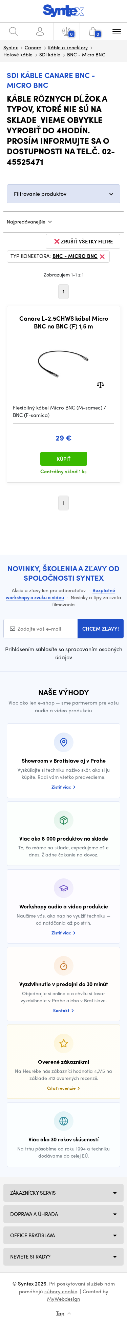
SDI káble (49, 54)
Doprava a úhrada (34, 1214)
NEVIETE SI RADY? (30, 1256)
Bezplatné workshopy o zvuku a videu (60, 594)
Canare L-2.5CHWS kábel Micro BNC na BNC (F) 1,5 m (63, 322)
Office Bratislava (32, 1235)
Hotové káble (18, 54)
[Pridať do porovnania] (100, 384)
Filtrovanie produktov (40, 193)
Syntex (10, 47)
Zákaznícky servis (33, 1192)
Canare (33, 47)
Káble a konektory (68, 47)
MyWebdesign (63, 1298)
